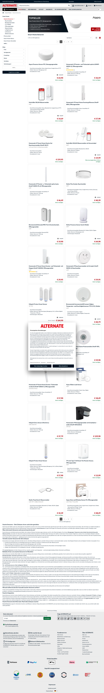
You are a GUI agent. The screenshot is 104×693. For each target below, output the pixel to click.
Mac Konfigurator (75, 9)
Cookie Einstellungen (87, 652)
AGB (83, 648)
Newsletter (71, 1)
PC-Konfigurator (60, 9)
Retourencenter (61, 638)
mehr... (6, 43)
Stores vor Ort (85, 642)
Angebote (49, 9)
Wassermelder (8, 28)
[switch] (99, 9)
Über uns (84, 634)
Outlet (41, 9)
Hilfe (95, 1)
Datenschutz (13, 620)
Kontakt (99, 1)
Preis (5, 49)
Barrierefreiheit (86, 654)
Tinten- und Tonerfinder (63, 651)
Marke (5, 58)
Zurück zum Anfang (52, 610)
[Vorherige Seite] (57, 41)
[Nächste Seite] (71, 41)
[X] (71, 618)
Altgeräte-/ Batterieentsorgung (64, 648)
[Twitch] (88, 618)
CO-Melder (8, 24)
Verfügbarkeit (7, 52)
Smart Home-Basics (9, 38)
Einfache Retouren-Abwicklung (41, 1)
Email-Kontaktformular (41, 636)
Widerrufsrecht (61, 640)
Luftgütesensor (9, 30)
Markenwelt (85, 640)
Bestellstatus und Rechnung (63, 636)
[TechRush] (81, 618)
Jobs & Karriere (86, 636)
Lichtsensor (8, 31)
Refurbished (32, 9)
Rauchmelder (8, 21)
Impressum (52, 684)
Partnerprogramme (87, 644)
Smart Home (8, 12)
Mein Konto (60, 634)
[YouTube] (85, 618)
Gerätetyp (6, 61)
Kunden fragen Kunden (62, 653)
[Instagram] (62, 618)
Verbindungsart (7, 64)
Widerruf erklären (61, 642)
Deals (22, 9)
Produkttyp (6, 55)
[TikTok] (68, 618)
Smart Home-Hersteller (10, 41)
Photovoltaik (7, 36)
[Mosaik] (99, 37)
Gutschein (59, 650)
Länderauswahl (52, 688)
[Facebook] (58, 618)
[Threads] (65, 618)
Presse (83, 638)
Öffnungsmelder (9, 26)
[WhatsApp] (78, 618)
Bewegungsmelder (10, 22)
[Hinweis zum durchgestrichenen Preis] (93, 29)
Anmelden (47, 618)
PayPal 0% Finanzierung (8, 1)
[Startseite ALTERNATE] (10, 5)
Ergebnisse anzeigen (14, 72)
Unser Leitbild (85, 646)
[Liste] (96, 37)
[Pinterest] (75, 618)
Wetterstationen (9, 33)
